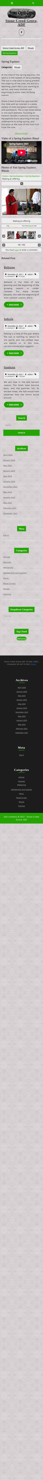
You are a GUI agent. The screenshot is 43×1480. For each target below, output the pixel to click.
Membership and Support (15, 573)
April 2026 (8, 455)
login (30, 226)
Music (6, 578)
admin (30, 274)
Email (33, 664)
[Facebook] (21, 32)
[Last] (39, 236)
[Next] (39, 245)
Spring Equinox (16, 176)
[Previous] (3, 245)
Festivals (7, 562)
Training (7, 594)
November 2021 (10, 513)
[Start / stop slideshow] (21, 183)
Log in (6, 535)
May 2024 (7, 476)
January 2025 (9, 471)
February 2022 (9, 508)
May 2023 (7, 492)
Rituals (31, 48)
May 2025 (7, 465)
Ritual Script (21, 133)
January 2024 (9, 481)
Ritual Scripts (9, 583)
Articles (6, 557)
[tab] (11, 3)
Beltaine (9, 267)
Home (5, 176)
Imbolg (8, 318)
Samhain (9, 367)
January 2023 (9, 497)
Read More (16, 304)
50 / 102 (21, 244)
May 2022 (7, 503)
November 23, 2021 (15, 274)
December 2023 (10, 487)
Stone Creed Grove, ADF (21, 22)
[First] (3, 236)
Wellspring (8, 567)
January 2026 (9, 460)
